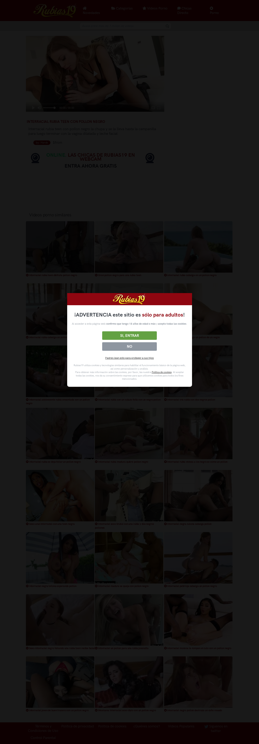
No (129, 346)
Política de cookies (162, 372)
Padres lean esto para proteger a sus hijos (129, 357)
